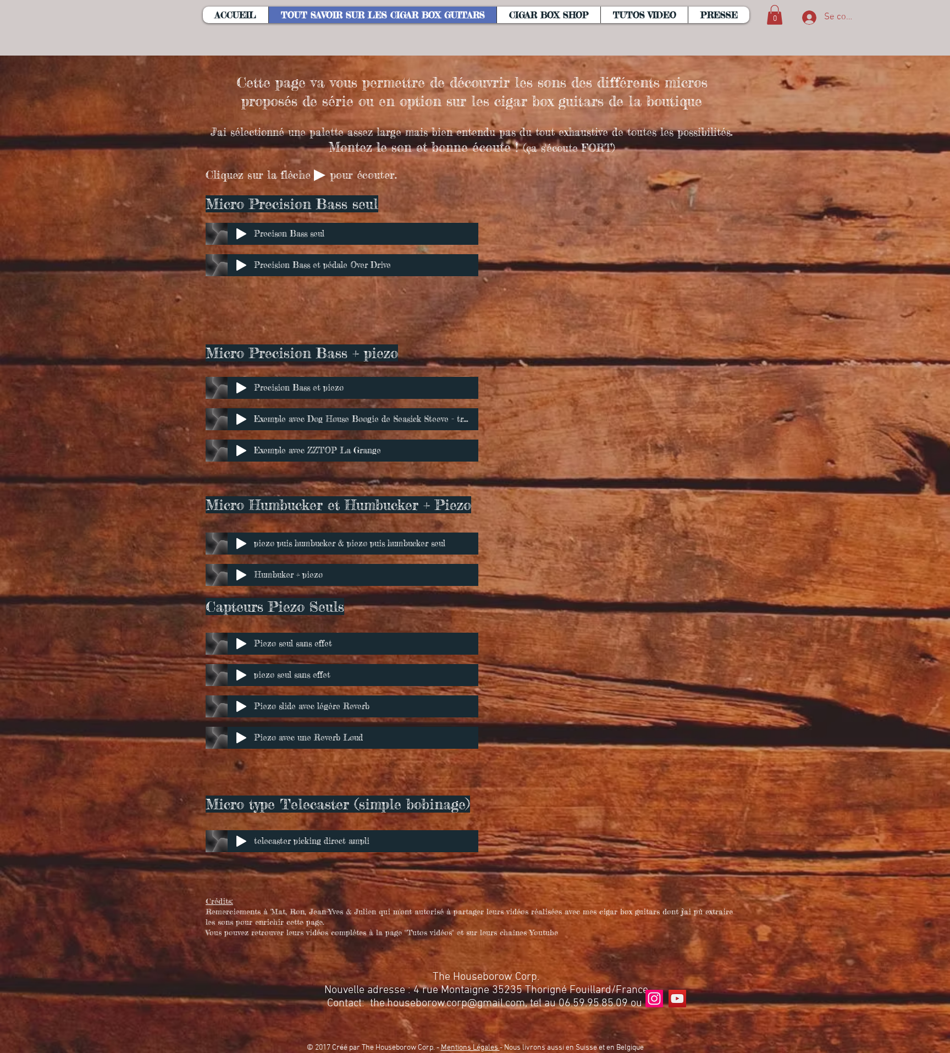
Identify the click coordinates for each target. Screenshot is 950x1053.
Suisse (586, 1047)
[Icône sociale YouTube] (677, 998)
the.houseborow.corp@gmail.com (447, 1003)
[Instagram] (654, 998)
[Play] (241, 233)
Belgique (630, 1047)
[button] (548, 15)
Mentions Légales (470, 1047)
